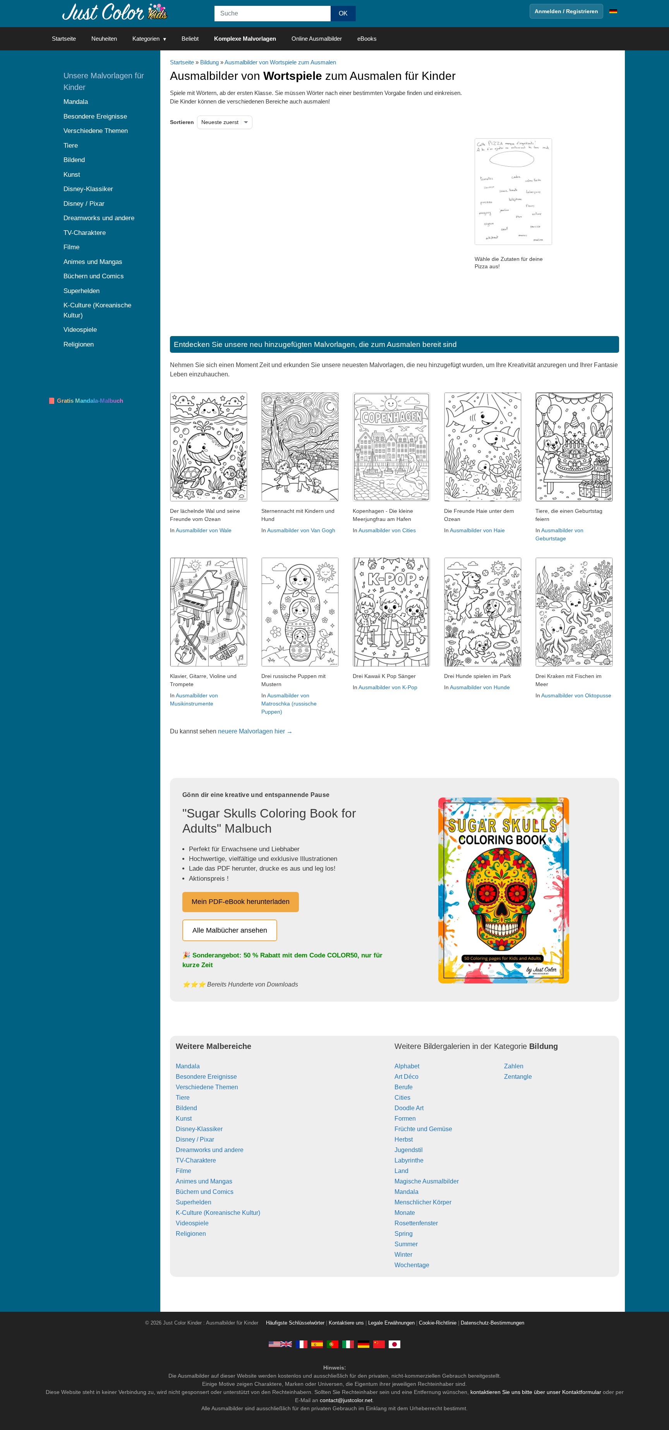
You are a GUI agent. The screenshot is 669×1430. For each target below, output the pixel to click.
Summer (406, 1244)
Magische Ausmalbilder (427, 1181)
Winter (403, 1254)
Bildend (186, 1108)
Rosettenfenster (416, 1223)
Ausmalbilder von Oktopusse (576, 695)
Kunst (184, 1118)
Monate (405, 1212)
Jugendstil (409, 1150)
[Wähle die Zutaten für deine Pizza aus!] (513, 243)
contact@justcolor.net (346, 1400)
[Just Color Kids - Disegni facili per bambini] (348, 1344)
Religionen (191, 1233)
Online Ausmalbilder (317, 38)
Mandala (188, 1066)
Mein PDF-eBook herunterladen (241, 902)
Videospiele (192, 1223)
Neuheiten (104, 38)
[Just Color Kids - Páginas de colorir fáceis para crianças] (332, 1344)
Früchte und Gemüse (423, 1129)
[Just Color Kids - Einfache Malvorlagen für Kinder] (363, 1344)
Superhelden (193, 1202)
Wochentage (412, 1265)
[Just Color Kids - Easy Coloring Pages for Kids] (280, 1344)
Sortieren (182, 122)
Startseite (64, 38)
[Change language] (613, 11)
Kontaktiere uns (346, 1323)
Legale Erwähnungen (391, 1323)
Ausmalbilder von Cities (387, 530)
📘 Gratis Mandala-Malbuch (85, 400)
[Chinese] (379, 1344)
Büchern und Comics (204, 1192)
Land (401, 1171)
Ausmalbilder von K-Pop (388, 687)
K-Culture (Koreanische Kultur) (218, 1212)
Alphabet (407, 1066)
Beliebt (190, 38)
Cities (402, 1097)
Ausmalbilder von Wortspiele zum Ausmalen (280, 62)
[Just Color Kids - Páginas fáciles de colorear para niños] (317, 1344)
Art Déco (407, 1076)
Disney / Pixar (195, 1139)
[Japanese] (394, 1344)
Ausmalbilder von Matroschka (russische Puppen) (289, 703)
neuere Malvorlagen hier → (255, 731)
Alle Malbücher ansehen (229, 930)
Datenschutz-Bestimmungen (492, 1323)
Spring (404, 1233)
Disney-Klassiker (199, 1129)
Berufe (404, 1087)
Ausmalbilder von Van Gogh (301, 530)
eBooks (367, 38)
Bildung (209, 62)
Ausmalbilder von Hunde (480, 687)
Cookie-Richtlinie (437, 1323)
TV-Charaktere (196, 1160)
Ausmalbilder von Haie (477, 530)
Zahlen (513, 1066)
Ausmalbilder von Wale (204, 530)
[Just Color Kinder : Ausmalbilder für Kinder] (115, 11)
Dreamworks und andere (210, 1150)
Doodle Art (409, 1108)
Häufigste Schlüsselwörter (295, 1323)
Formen (405, 1118)
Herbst (404, 1139)
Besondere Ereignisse (206, 1076)
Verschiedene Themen (207, 1087)
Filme (183, 1171)
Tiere (183, 1097)
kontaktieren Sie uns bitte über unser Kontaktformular (535, 1392)
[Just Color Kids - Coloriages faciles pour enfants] (301, 1344)
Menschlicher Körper (423, 1202)
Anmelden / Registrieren (566, 11)
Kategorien (146, 38)
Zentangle (518, 1076)
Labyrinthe (409, 1160)
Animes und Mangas (204, 1181)
